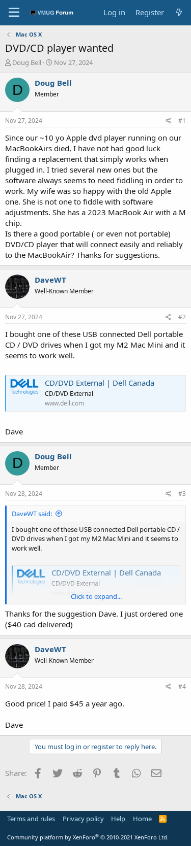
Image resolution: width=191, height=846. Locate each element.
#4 (182, 686)
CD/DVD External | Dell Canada (99, 383)
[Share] (168, 121)
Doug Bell (26, 62)
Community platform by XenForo (88, 837)
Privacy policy (83, 818)
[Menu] (14, 12)
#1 (182, 120)
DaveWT (50, 280)
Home (142, 818)
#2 (182, 317)
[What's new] (179, 12)
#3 (182, 493)
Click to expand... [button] (96, 596)
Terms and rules (31, 818)
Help (118, 818)
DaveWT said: (32, 513)
